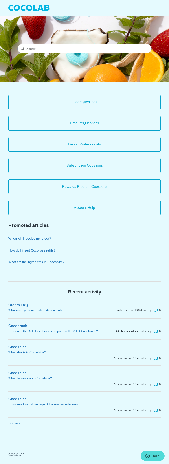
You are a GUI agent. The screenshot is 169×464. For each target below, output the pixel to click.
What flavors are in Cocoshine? (30, 378)
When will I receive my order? (29, 238)
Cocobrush (17, 326)
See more (15, 423)
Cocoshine (17, 347)
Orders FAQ (18, 305)
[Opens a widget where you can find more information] (152, 456)
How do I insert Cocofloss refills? (31, 250)
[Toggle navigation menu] (153, 7)
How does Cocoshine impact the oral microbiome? (43, 404)
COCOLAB (16, 455)
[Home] (29, 8)
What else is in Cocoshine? (27, 352)
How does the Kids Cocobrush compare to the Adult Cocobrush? (53, 331)
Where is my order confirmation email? (35, 310)
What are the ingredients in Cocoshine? (36, 262)
